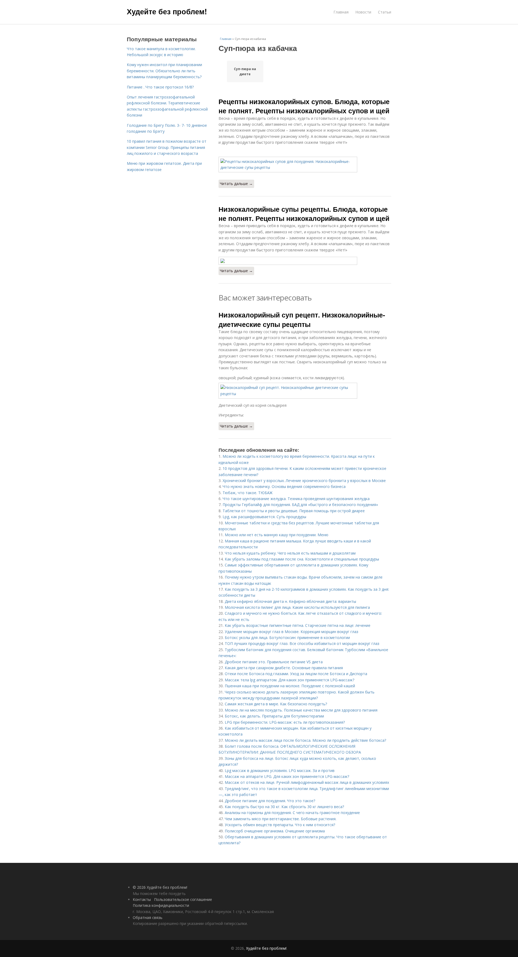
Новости (363, 12)
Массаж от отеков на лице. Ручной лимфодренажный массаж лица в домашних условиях (307, 782)
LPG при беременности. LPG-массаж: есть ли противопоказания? (285, 722)
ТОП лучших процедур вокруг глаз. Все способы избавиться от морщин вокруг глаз (302, 643)
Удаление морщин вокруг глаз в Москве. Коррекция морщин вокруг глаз (291, 631)
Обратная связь (147, 917)
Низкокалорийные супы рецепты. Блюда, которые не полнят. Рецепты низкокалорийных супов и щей (304, 213)
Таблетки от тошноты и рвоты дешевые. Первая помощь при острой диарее (294, 510)
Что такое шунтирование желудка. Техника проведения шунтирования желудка (296, 498)
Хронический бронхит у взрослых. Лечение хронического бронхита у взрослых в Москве (304, 480)
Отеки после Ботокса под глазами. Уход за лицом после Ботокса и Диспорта (296, 673)
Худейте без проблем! (167, 11)
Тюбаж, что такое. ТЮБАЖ (247, 492)
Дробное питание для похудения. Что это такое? (270, 800)
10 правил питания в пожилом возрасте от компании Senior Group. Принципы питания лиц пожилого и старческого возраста (166, 147)
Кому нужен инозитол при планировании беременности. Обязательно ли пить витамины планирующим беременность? (164, 70)
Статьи (384, 12)
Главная (341, 12)
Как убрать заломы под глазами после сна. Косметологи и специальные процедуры (302, 559)
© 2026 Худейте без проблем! (160, 887)
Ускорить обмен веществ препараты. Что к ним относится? (280, 824)
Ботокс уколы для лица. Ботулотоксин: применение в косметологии (287, 637)
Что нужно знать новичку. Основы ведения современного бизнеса (284, 486)
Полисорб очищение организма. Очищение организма (275, 830)
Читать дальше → (236, 183)
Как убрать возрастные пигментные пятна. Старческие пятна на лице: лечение (297, 625)
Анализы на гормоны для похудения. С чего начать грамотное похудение (292, 812)
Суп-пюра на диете (245, 71)
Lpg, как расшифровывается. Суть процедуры (264, 516)
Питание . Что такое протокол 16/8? (160, 87)
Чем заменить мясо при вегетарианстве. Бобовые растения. (280, 818)
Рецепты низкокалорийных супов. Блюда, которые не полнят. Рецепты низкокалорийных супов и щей (304, 106)
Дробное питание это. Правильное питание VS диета (274, 661)
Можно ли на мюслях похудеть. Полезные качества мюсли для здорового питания (301, 710)
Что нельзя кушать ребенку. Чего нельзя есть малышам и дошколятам (290, 553)
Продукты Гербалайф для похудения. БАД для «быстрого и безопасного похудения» (300, 504)
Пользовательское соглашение (183, 899)
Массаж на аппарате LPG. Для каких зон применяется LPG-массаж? (287, 776)
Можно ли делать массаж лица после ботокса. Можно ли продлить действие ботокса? (305, 740)
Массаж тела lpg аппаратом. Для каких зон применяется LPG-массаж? (289, 679)
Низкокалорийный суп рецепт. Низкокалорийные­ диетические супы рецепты (302, 319)
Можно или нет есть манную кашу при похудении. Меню (276, 534)
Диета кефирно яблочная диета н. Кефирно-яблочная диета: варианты (290, 601)
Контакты (142, 899)
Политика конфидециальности (161, 905)
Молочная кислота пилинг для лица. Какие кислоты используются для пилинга (297, 607)
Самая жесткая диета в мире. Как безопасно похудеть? (276, 703)
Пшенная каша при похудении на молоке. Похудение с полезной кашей (290, 685)
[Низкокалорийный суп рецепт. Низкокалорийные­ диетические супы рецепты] (305, 391)
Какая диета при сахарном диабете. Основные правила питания (284, 667)
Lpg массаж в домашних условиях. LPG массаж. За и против (280, 770)
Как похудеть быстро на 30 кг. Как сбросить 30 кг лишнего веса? (284, 806)
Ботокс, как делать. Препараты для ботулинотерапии (274, 716)
